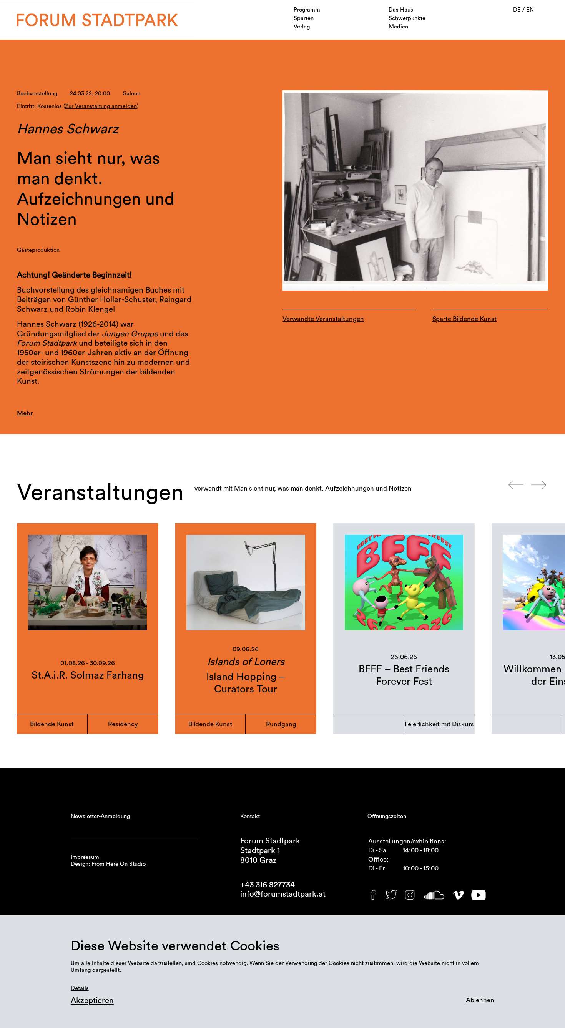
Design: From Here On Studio (108, 864)
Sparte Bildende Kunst (464, 319)
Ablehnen (480, 1000)
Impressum (85, 857)
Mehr (25, 413)
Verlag (302, 27)
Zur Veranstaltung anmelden (101, 106)
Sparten (304, 18)
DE (517, 10)
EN (530, 10)
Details (80, 988)
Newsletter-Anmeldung (100, 816)
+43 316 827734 (267, 885)
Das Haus (401, 10)
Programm (307, 10)
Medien (398, 27)
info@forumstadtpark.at (283, 894)
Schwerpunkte (407, 18)
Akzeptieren (92, 1000)
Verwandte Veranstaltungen (323, 319)
